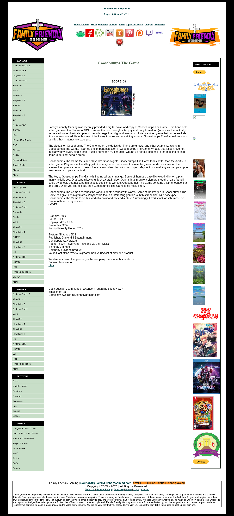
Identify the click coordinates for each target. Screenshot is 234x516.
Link (51, 265)
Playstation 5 (19, 75)
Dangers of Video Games (24, 428)
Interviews (17, 401)
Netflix (16, 155)
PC (14, 120)
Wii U (15, 90)
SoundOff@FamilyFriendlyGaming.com (105, 483)
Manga (16, 170)
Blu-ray (16, 150)
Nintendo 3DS (19, 125)
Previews (160, 24)
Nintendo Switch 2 (21, 65)
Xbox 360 (17, 110)
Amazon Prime (20, 160)
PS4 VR (16, 105)
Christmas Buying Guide (116, 8)
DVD (15, 145)
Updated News (134, 24)
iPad (15, 135)
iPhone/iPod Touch (22, 140)
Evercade (17, 85)
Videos (113, 24)
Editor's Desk (19, 448)
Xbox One (17, 95)
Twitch (16, 458)
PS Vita (16, 130)
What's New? (81, 24)
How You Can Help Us (23, 438)
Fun (15, 406)
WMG (15, 453)
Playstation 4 (19, 100)
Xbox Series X (19, 70)
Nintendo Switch (20, 80)
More (15, 175)
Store (94, 24)
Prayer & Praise (20, 443)
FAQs (15, 463)
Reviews (103, 24)
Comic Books (19, 165)
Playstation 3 (19, 115)
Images (149, 24)
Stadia (16, 217)
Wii (14, 354)
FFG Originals (19, 187)
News (122, 24)
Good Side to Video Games (25, 433)
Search (16, 468)
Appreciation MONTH (116, 14)
